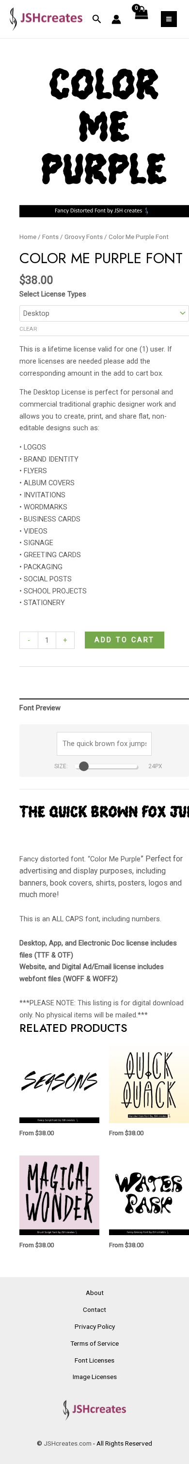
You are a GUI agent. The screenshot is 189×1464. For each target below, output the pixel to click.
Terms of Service (94, 1343)
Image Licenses (95, 1376)
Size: (61, 766)
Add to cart (124, 639)
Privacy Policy (95, 1326)
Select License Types (52, 294)
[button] (97, 19)
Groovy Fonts (83, 236)
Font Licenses (94, 1360)
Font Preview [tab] (40, 708)
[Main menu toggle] (169, 19)
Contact (94, 1309)
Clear (28, 328)
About (95, 1292)
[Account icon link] (116, 19)
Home (27, 236)
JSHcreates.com (68, 1443)
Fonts (50, 236)
